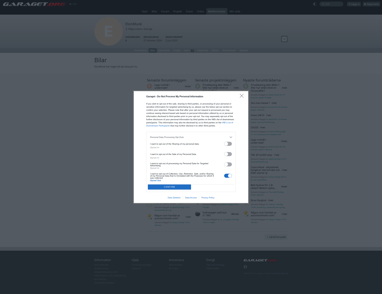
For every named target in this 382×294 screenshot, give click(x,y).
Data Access (191, 197)
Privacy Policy (207, 197)
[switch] (228, 144)
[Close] (242, 97)
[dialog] (191, 147)
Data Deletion (174, 197)
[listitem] (191, 137)
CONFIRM (169, 187)
